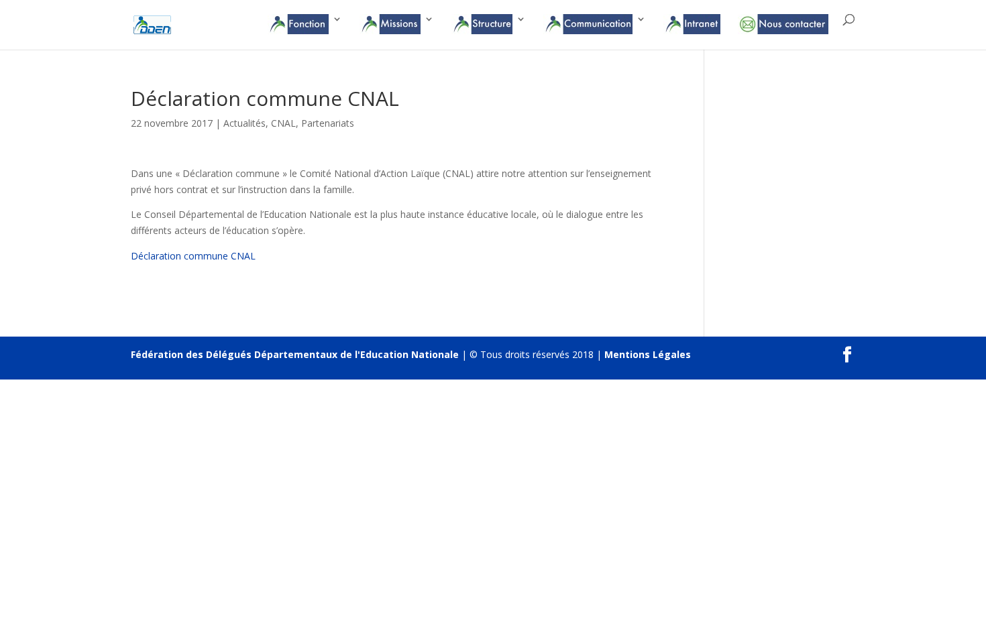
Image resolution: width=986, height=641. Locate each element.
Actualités (244, 123)
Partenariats (327, 123)
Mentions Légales (647, 354)
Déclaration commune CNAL (193, 255)
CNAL (283, 123)
